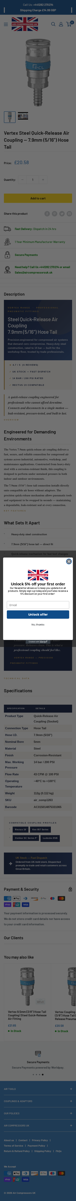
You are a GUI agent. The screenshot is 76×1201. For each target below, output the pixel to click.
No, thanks (38, 624)
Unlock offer (38, 614)
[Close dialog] (69, 561)
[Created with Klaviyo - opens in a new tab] (38, 641)
